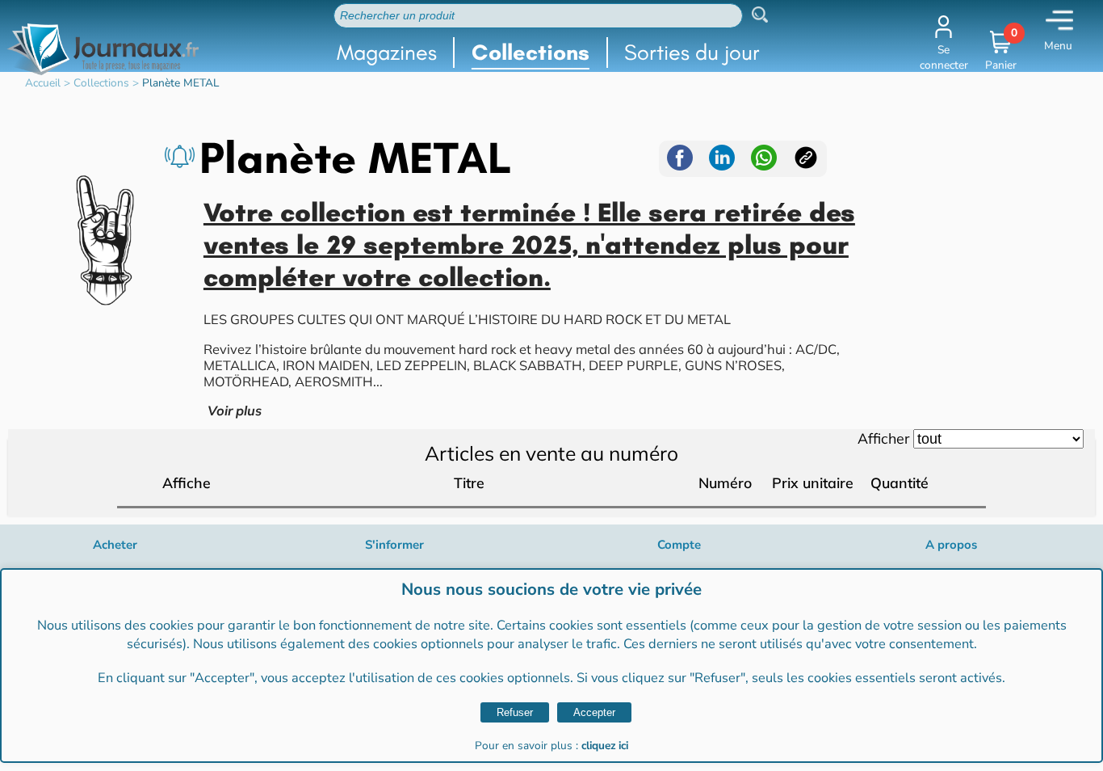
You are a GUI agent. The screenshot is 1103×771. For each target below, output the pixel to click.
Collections (530, 52)
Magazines (387, 52)
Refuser (515, 712)
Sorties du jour (692, 52)
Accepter (594, 712)
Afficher (883, 438)
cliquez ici (604, 745)
